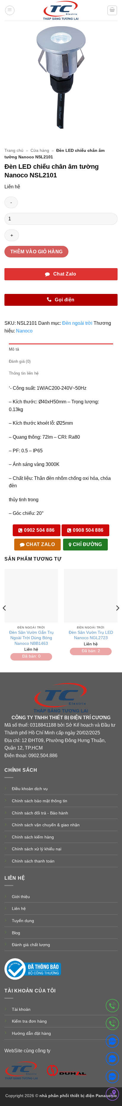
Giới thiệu (21, 896)
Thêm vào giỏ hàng (36, 251)
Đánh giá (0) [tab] (19, 361)
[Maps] (112, 1095)
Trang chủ (13, 150)
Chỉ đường (86, 544)
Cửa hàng (39, 150)
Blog (16, 932)
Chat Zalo (40, 544)
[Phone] (112, 1007)
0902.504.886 (42, 755)
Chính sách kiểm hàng (33, 837)
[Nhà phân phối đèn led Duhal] (66, 1069)
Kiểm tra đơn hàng (29, 1021)
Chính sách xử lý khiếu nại (36, 848)
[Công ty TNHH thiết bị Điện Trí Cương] (21, 1069)
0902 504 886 (39, 530)
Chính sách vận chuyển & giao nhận (46, 824)
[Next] (117, 620)
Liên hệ (19, 908)
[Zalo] (112, 1042)
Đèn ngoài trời (77, 323)
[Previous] (4, 620)
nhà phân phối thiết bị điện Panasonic (78, 1095)
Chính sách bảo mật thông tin (39, 800)
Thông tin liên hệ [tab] (23, 373)
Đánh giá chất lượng (31, 944)
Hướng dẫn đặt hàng (31, 1033)
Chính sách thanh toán (33, 861)
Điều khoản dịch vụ (30, 788)
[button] (10, 10)
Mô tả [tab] (14, 349)
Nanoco (24, 330)
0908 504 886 (88, 530)
